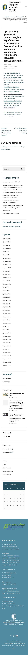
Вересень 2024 (7, 303)
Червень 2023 (6, 352)
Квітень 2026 (6, 245)
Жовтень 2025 (7, 264)
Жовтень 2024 (7, 300)
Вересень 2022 (7, 359)
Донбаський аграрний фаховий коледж (15, 6)
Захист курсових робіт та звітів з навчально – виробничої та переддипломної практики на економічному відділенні (17, 417)
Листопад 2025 (7, 261)
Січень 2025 (6, 290)
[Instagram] (6, 437)
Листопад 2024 (7, 297)
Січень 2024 (6, 329)
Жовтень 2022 (7, 355)
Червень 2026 (6, 238)
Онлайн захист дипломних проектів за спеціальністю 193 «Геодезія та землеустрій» (13, 208)
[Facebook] (10, 636)
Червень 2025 (6, 274)
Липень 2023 (6, 349)
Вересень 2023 (7, 342)
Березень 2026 (7, 248)
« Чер (5, 484)
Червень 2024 (6, 313)
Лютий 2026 (6, 251)
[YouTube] (9, 437)
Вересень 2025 (7, 268)
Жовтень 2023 (7, 339)
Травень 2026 (6, 242)
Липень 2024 (6, 310)
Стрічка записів (7, 468)
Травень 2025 (6, 277)
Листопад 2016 (7, 362)
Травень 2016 (6, 365)
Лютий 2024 (6, 326)
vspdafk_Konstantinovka (11, 66)
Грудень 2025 (6, 258)
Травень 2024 (6, 316)
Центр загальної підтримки (14, 641)
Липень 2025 (6, 271)
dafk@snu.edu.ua (13, 556)
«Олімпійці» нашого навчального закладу (20, 130)
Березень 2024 (7, 323)
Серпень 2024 (6, 307)
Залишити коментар (10, 68)
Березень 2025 (7, 284)
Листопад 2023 (7, 336)
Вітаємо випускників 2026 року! (11, 182)
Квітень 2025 (6, 281)
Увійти (4, 464)
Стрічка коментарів (8, 471)
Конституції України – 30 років (11, 213)
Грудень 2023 (6, 333)
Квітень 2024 (6, 320)
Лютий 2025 (6, 287)
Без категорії (6, 381)
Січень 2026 (6, 255)
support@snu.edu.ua (19, 643)
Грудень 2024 (6, 294)
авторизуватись (5, 149)
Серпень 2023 (6, 346)
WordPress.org (7, 474)
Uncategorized (7, 378)
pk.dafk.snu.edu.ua (13, 591)
